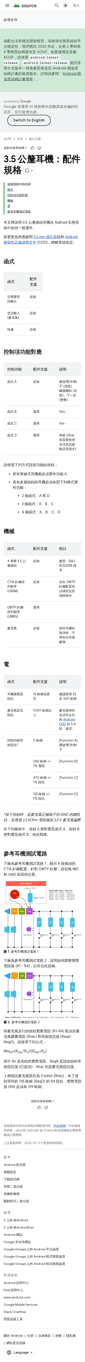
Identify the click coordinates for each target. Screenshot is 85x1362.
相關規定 (10, 1172)
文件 (20, 139)
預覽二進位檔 (13, 1186)
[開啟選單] (7, 5)
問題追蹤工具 (13, 1319)
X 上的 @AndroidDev (19, 1227)
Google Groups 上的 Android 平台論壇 (31, 1249)
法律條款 (44, 1335)
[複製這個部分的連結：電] (13, 664)
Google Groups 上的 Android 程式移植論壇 (34, 1264)
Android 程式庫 (15, 1165)
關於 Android (13, 1335)
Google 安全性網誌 (17, 1242)
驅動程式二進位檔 (16, 1201)
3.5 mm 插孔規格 (47, 237)
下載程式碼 (11, 1179)
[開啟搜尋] (57, 5)
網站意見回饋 (15, 1343)
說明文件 (11, 20)
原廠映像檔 (11, 1194)
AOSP (7, 139)
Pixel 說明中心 (13, 1290)
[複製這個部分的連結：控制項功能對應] (46, 352)
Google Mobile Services (20, 1305)
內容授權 (60, 1126)
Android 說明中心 (16, 1283)
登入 (76, 5)
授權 (58, 1335)
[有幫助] (32, 148)
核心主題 (35, 139)
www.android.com (17, 1297)
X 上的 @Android (16, 1220)
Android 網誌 (13, 1235)
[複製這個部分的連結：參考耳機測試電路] (51, 854)
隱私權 (71, 1335)
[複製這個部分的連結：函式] (19, 262)
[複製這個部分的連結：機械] (19, 531)
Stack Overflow (15, 1312)
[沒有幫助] (39, 148)
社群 (30, 1335)
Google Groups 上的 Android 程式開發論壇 (34, 1256)
